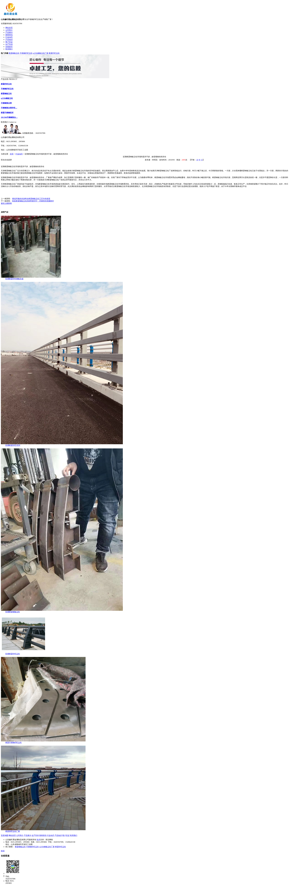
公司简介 (19, 835)
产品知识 (58, 835)
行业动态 (19, 154)
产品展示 (27, 835)
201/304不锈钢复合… (9, 117)
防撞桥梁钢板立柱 (12, 612)
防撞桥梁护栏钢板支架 (14, 279)
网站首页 (12, 835)
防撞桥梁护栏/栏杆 (12, 445)
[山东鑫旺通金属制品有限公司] (11, 15)
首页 (12, 154)
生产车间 (35, 835)
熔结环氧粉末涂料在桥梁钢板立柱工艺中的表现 (31, 199)
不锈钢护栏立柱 (26, 53)
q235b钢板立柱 (7, 98)
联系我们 (73, 835)
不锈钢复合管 (6, 103)
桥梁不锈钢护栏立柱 (13, 742)
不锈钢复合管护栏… (9, 108)
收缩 (3, 851)
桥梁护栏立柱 (54, 53)
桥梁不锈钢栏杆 (7, 113)
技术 (38, 840)
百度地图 (4, 835)
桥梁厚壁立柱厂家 (12, 831)
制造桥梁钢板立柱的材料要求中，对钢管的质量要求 (33, 201)
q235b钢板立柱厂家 (40, 53)
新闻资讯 (43, 835)
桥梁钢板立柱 (14, 53)
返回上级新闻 (6, 203)
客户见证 (66, 835)
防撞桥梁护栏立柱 (12, 654)
